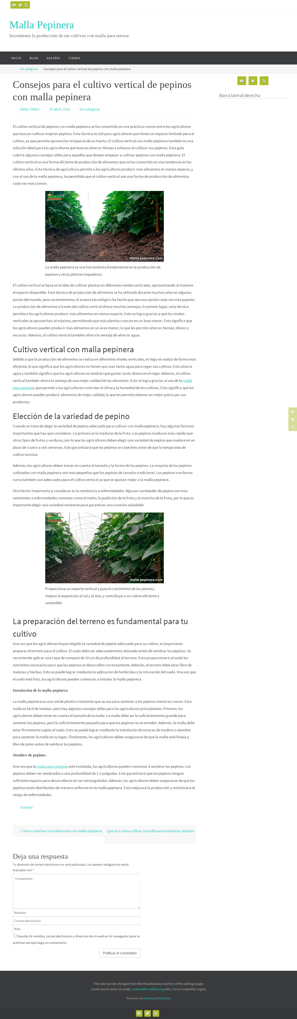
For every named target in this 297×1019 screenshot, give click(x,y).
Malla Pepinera (41, 25)
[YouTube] (14, 5)
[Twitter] (20, 5)
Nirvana (149, 998)
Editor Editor (30, 109)
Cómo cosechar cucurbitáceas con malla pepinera (61, 830)
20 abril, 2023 (59, 109)
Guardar (26, 807)
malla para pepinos (52, 766)
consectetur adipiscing (148, 989)
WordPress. (164, 998)
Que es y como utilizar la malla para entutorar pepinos (150, 830)
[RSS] (26, 5)
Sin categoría (29, 69)
